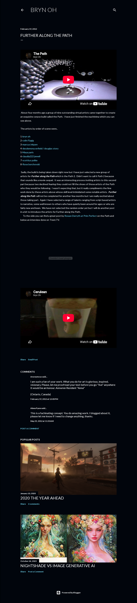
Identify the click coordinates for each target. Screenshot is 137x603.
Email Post (33, 359)
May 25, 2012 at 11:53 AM (42, 421)
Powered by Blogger (71, 592)
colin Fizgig (28, 140)
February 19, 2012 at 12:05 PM (44, 399)
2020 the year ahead (42, 497)
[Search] (115, 9)
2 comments (33, 504)
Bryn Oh (43, 9)
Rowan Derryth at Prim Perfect (80, 215)
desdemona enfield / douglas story (40, 148)
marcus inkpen (30, 144)
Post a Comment (29, 428)
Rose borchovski (31, 164)
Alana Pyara (35, 408)
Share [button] (23, 359)
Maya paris (28, 152)
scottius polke (30, 160)
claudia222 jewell (31, 156)
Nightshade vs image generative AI (57, 565)
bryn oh (26, 136)
